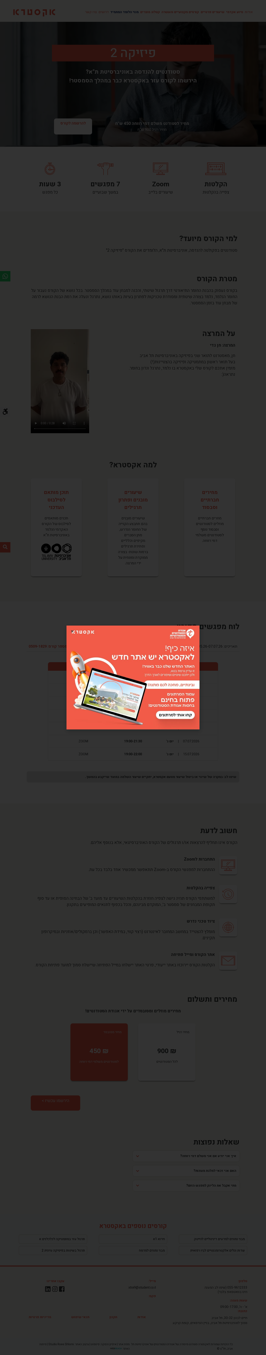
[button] (72, 631)
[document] (133, 677)
